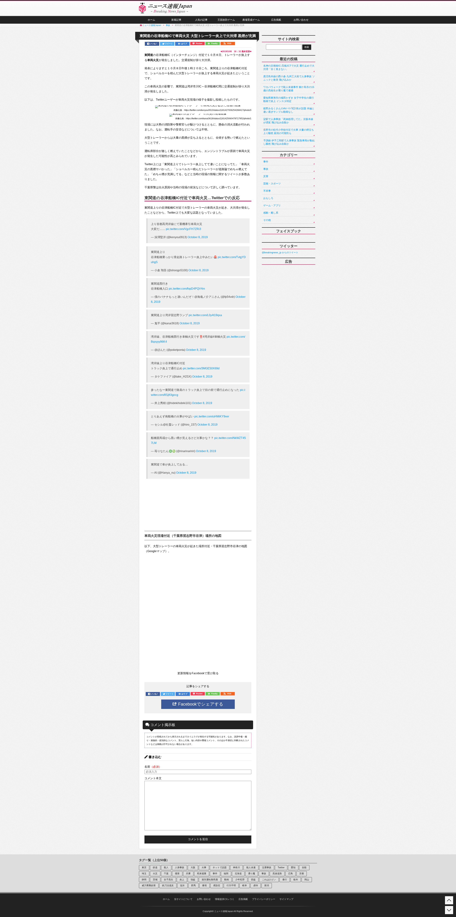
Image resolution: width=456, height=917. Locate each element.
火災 (155, 873)
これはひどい (269, 879)
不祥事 (267, 190)
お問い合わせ (301, 19)
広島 (290, 873)
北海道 (238, 873)
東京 (144, 867)
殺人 (166, 867)
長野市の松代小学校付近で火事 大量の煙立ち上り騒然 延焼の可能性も (288, 131)
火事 (204, 867)
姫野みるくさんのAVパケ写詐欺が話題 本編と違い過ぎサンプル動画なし (288, 110)
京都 (301, 873)
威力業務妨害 (149, 885)
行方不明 (231, 885)
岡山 (306, 879)
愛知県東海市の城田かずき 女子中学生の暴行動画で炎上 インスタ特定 (288, 99)
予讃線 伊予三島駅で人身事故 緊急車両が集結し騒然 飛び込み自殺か (289, 142)
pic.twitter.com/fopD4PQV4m (187, 288)
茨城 (155, 879)
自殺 (304, 867)
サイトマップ (286, 899)
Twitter (281, 867)
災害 (265, 176)
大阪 (193, 867)
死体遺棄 (201, 873)
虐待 (255, 885)
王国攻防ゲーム (226, 19)
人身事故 (179, 867)
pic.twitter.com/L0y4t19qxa (205, 315)
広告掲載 (276, 19)
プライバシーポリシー (263, 899)
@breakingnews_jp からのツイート (280, 252)
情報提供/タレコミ (224, 899)
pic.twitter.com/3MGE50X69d (201, 368)
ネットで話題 (220, 867)
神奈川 (236, 867)
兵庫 (188, 873)
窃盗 (253, 879)
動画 (226, 879)
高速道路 (277, 873)
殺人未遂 (251, 867)
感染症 (216, 885)
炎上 (182, 879)
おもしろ (268, 198)
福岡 (226, 873)
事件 (265, 161)
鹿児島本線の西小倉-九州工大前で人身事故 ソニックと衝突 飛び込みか (289, 78)
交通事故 (266, 867)
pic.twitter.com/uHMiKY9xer (211, 416)
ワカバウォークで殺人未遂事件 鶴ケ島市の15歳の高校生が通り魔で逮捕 (288, 89)
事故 (265, 168)
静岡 (144, 879)
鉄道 (155, 867)
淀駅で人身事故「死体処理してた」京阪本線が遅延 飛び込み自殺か (288, 121)
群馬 (193, 885)
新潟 (266, 885)
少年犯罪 (240, 879)
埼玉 (144, 873)
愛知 (293, 867)
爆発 (204, 885)
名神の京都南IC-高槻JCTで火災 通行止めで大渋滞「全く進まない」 (288, 67)
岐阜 (244, 885)
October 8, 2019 (198, 237)
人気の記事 (201, 19)
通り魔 (251, 873)
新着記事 (176, 19)
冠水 (182, 885)
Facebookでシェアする (200, 704)
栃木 (295, 879)
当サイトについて (183, 899)
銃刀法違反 (168, 885)
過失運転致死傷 (210, 879)
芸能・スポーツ (272, 183)
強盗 (193, 879)
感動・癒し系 (270, 212)
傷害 (177, 873)
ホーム (151, 19)
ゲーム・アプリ (272, 205)
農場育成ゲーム (251, 19)
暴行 (284, 879)
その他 (267, 220)
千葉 (166, 873)
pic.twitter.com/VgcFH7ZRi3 (183, 228)
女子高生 (168, 879)
